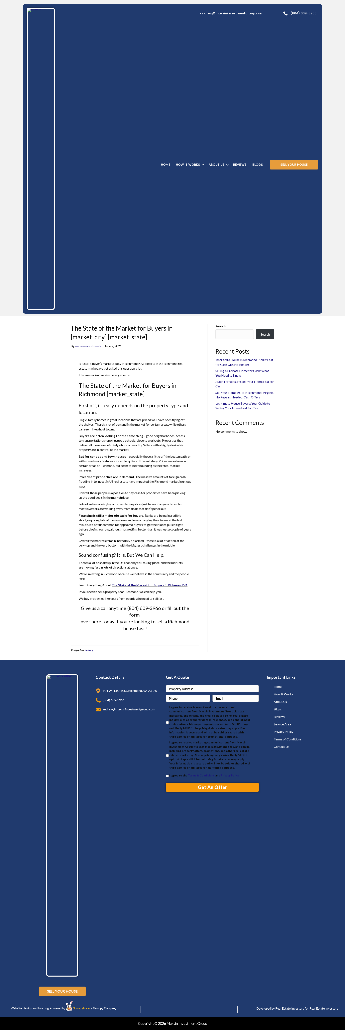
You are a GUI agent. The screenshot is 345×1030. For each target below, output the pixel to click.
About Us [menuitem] (217, 164)
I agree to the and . (204, 775)
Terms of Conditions (287, 739)
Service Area (282, 724)
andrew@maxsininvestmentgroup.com (231, 13)
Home (278, 686)
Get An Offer (212, 787)
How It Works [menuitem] (188, 164)
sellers (88, 650)
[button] (203, 164)
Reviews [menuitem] (240, 164)
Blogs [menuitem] (257, 164)
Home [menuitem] (165, 164)
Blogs (278, 709)
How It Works (283, 694)
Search (220, 326)
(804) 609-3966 (303, 13)
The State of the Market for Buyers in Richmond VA (149, 585)
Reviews (279, 716)
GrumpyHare (81, 1008)
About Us (280, 701)
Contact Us (281, 746)
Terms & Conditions (201, 775)
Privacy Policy (230, 775)
